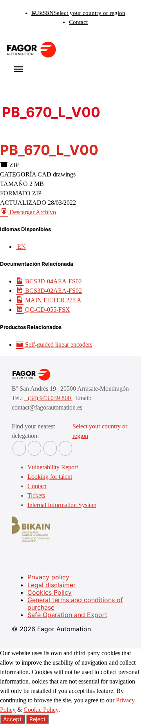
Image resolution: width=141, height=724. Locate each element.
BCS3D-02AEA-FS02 (53, 290)
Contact (78, 22)
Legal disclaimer (51, 585)
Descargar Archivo (32, 212)
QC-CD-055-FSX (47, 309)
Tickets (36, 495)
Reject (37, 719)
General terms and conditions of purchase (75, 603)
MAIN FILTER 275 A (52, 300)
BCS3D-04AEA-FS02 (53, 281)
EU (35, 13)
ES (42, 13)
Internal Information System (61, 505)
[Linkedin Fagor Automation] (34, 448)
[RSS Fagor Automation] (65, 448)
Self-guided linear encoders (58, 344)
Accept (12, 719)
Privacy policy (48, 577)
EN (50, 13)
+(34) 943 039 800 (48, 398)
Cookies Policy (49, 592)
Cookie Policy (41, 709)
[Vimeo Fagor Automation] (50, 448)
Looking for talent (49, 476)
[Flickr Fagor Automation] (19, 448)
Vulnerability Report (52, 467)
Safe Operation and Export (67, 615)
